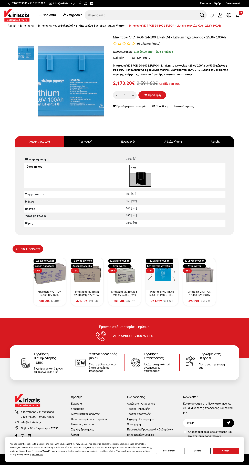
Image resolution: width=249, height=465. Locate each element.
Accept (225, 451)
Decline (197, 451)
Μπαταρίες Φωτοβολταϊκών (56, 25)
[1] (115, 43)
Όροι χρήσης (134, 424)
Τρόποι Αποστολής (139, 414)
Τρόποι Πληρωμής (138, 408)
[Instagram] (85, 3)
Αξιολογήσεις (173, 141)
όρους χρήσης (218, 432)
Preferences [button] (37, 454)
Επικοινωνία (233, 3)
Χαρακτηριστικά (39, 141)
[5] (133, 43)
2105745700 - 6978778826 (37, 416)
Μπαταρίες (27, 25)
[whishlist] (211, 16)
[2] (119, 43)
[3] (124, 43)
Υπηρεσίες (74, 15)
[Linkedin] (92, 3)
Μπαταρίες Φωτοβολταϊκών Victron (102, 25)
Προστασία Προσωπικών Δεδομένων (150, 429)
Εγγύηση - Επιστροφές (140, 419)
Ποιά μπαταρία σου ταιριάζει (89, 419)
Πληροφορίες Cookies (140, 434)
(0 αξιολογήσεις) (148, 43)
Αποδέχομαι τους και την (210, 436)
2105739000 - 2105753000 (28, 3)
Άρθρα (218, 3)
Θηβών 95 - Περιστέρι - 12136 (39, 428)
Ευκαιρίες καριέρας (83, 424)
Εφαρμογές (128, 141)
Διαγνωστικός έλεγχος (85, 414)
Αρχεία (215, 141)
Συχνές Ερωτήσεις (82, 429)
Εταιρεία (205, 3)
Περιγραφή (85, 141)
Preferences (169, 451)
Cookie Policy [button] (109, 451)
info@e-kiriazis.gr (64, 3)
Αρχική (12, 25)
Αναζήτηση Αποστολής (141, 403)
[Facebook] (80, 3)
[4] (128, 43)
